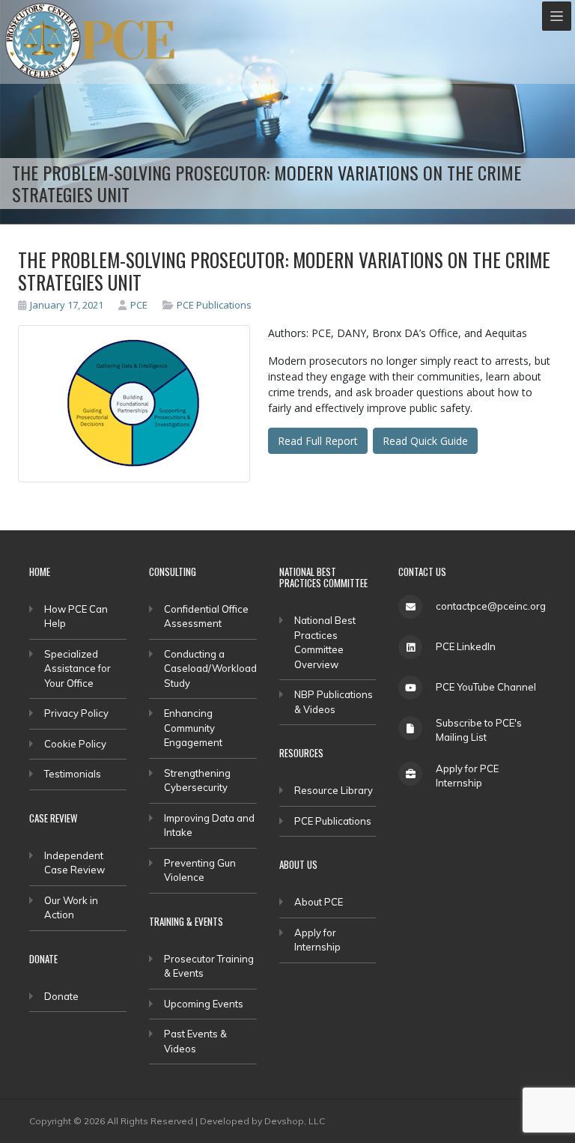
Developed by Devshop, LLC (262, 1121)
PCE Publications (214, 305)
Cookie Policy (75, 744)
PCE (138, 305)
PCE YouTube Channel (486, 687)
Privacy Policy (76, 713)
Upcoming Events (203, 1004)
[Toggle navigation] (556, 16)
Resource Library (333, 790)
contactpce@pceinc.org (491, 606)
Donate (61, 996)
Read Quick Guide (425, 441)
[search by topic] (169, 305)
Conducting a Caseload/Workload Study (210, 668)
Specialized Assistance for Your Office (77, 668)
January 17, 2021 (66, 305)
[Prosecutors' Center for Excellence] (43, 40)
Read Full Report (318, 441)
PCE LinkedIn (466, 646)
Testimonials (72, 774)
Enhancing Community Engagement (193, 727)
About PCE (318, 902)
